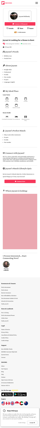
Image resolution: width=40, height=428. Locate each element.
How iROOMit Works (6, 349)
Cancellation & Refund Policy (9, 335)
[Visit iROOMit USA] (3, 405)
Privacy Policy (4, 332)
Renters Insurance (6, 292)
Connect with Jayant (21, 24)
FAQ (2, 374)
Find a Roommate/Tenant (8, 315)
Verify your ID (4, 304)
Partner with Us (5, 385)
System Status (5, 354)
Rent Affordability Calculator (8, 295)
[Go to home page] (6, 3)
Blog (2, 371)
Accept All (32, 422)
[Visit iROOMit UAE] (21, 405)
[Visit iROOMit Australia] (26, 405)
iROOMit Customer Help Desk (9, 352)
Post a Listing (5, 312)
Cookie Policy (4, 337)
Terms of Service (5, 329)
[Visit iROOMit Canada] (8, 405)
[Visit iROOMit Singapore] (17, 405)
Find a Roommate (6, 287)
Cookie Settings (5, 340)
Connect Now (21, 181)
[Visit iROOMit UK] (12, 405)
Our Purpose (4, 369)
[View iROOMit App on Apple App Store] (7, 396)
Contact (3, 357)
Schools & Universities (7, 301)
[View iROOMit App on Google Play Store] (20, 396)
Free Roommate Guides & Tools (9, 298)
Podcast (3, 377)
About (2, 366)
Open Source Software (7, 380)
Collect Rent (4, 318)
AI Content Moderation (7, 382)
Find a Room (4, 290)
